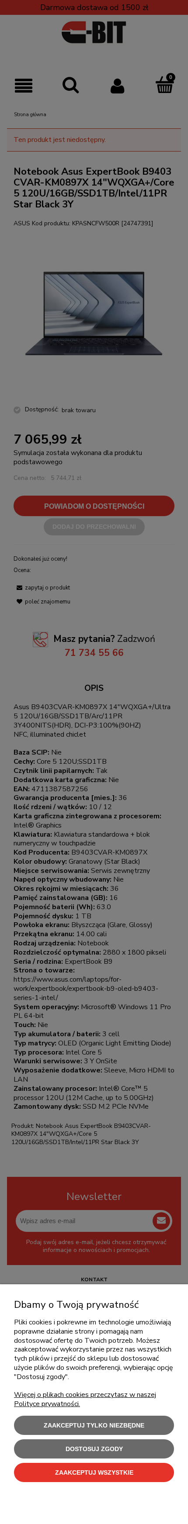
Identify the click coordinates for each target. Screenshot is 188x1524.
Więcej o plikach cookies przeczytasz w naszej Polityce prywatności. (85, 1399)
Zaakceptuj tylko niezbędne (94, 1425)
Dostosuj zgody (94, 1448)
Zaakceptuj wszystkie (94, 1472)
